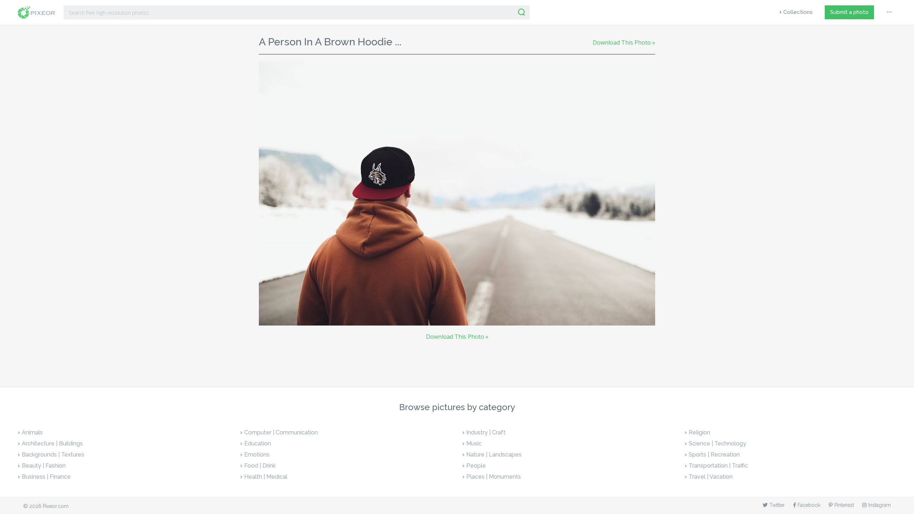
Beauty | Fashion (44, 465)
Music (474, 443)
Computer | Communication (281, 432)
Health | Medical (265, 476)
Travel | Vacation (711, 476)
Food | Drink (260, 465)
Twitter (777, 505)
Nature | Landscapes (494, 454)
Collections (798, 12)
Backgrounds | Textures (53, 454)
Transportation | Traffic (718, 465)
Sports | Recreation (714, 454)
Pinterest (844, 505)
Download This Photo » (624, 42)
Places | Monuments (493, 476)
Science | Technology (717, 443)
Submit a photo (849, 12)
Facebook (809, 505)
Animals (32, 432)
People (476, 465)
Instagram (879, 505)
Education (257, 443)
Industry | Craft (486, 432)
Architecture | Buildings (52, 443)
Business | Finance (46, 476)
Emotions (257, 454)
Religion (699, 432)
